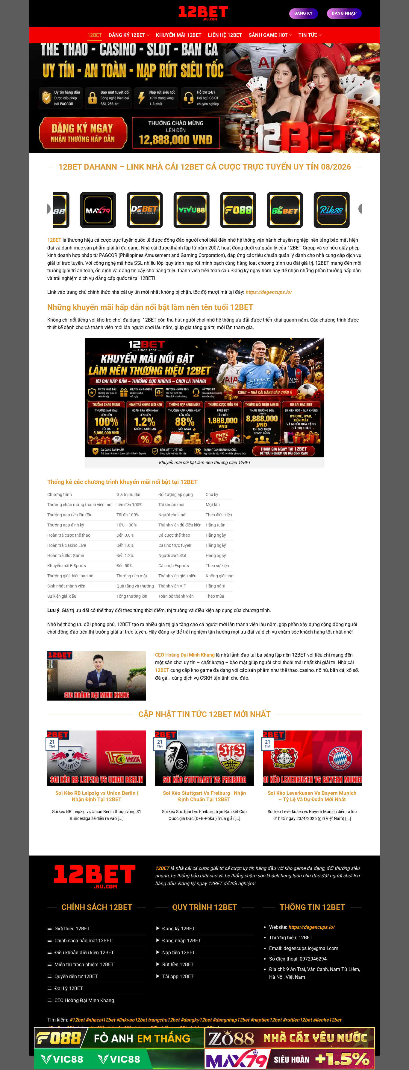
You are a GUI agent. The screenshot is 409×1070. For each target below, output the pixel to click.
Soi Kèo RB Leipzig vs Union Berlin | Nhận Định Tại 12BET (96, 796)
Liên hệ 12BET (225, 35)
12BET (94, 35)
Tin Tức (308, 35)
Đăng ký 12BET (127, 35)
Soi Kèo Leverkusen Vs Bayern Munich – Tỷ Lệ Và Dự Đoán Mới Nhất (312, 796)
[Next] (362, 783)
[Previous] (46, 783)
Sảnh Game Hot (268, 35)
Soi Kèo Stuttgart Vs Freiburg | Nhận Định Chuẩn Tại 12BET (204, 796)
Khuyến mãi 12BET (179, 35)
